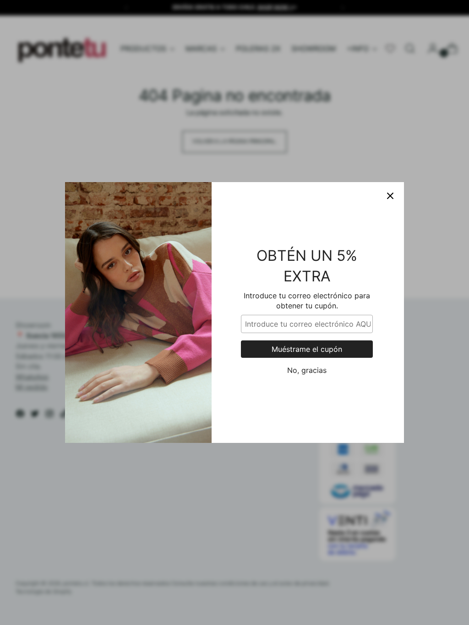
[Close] (390, 195)
